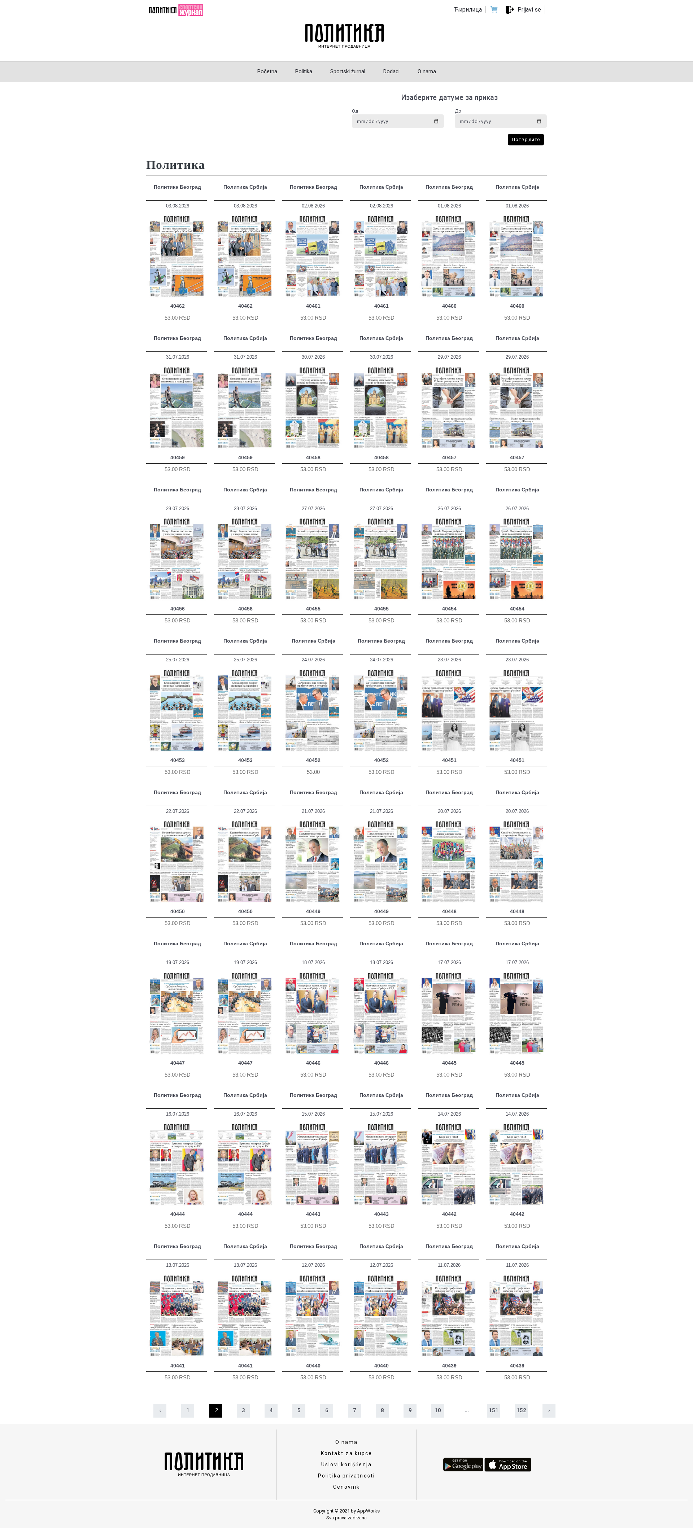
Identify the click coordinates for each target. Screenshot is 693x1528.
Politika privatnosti (346, 1476)
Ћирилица (468, 9)
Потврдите (526, 139)
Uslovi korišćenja (346, 1464)
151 (493, 1410)
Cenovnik (346, 1487)
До (458, 111)
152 (521, 1410)
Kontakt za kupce (346, 1453)
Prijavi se (529, 9)
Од (355, 111)
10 (438, 1410)
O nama (346, 1442)
